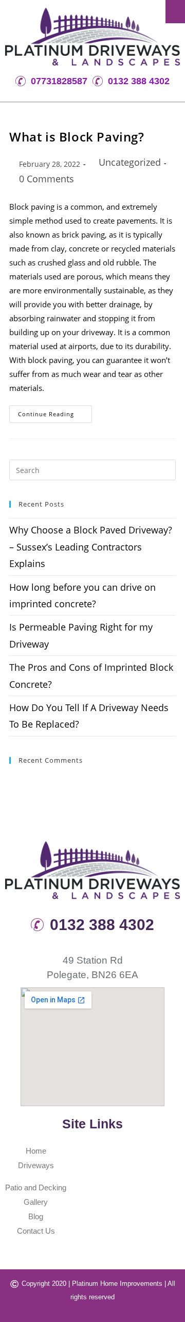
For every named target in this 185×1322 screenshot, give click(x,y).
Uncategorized (130, 162)
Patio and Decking (35, 1187)
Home (36, 1150)
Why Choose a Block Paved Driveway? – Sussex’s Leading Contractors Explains (90, 547)
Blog (35, 1216)
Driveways (36, 1165)
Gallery (36, 1202)
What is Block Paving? (76, 136)
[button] (175, 11)
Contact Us (36, 1230)
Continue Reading (55, 411)
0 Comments (46, 178)
